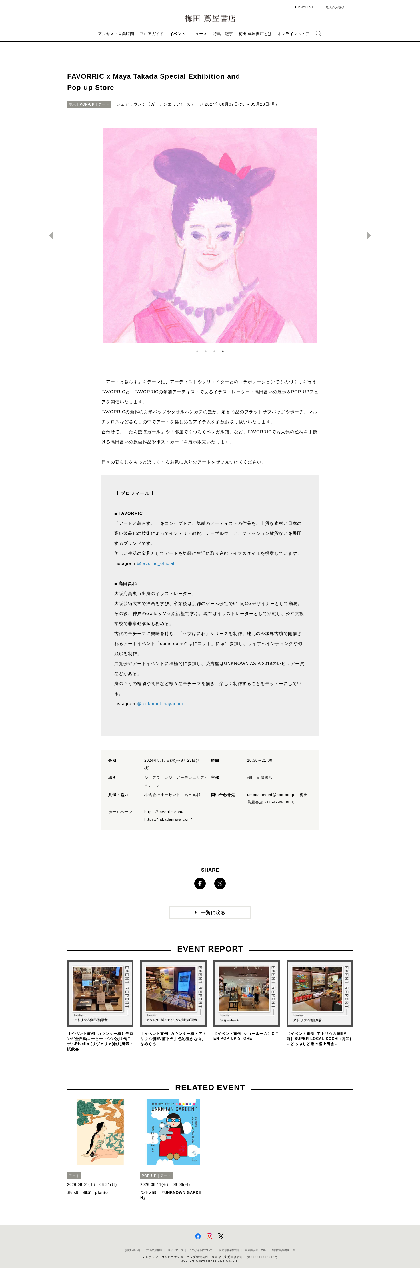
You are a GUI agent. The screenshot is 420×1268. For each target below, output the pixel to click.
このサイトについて (200, 1250)
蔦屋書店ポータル (255, 1250)
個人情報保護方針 (228, 1250)
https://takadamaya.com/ (168, 819)
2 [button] (206, 351)
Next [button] (371, 235)
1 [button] (197, 351)
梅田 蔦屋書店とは (255, 33)
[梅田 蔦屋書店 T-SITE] (210, 18)
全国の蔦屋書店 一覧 (283, 1250)
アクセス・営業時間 (116, 33)
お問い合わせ (132, 1250)
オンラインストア (293, 33)
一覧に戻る (213, 912)
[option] (210, 235)
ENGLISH (305, 7)
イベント (177, 33)
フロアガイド (152, 33)
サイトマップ (175, 1250)
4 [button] (223, 351)
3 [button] (214, 351)
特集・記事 (223, 33)
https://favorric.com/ (164, 812)
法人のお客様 (335, 7)
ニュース (199, 33)
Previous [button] (48, 235)
